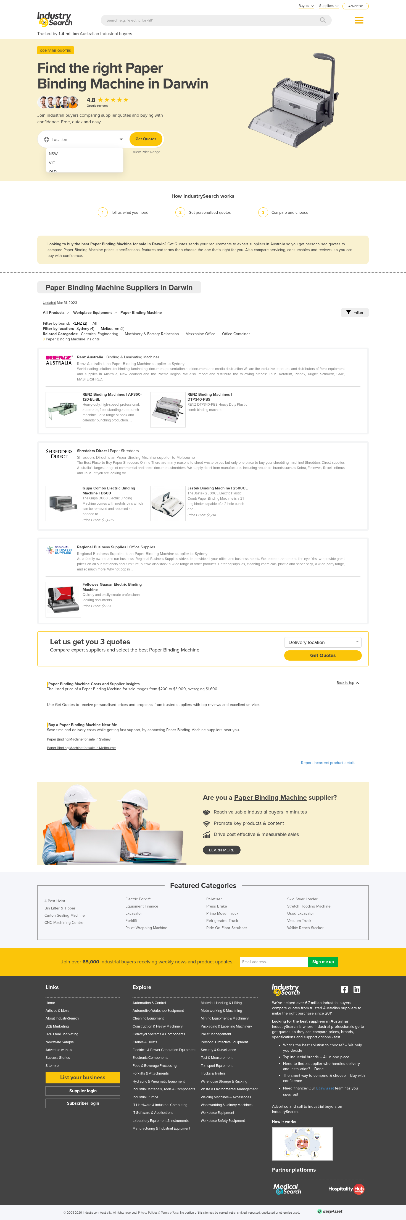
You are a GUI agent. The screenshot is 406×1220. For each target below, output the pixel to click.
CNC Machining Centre (63, 922)
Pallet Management (216, 1034)
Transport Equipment (217, 1065)
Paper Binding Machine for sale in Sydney (78, 739)
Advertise (355, 6)
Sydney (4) (85, 328)
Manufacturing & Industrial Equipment (161, 1128)
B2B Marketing (57, 1026)
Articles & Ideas (57, 1010)
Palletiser (214, 899)
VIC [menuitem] (52, 163)
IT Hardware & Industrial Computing (160, 1105)
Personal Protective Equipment (224, 1042)
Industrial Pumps (145, 1097)
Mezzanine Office (200, 334)
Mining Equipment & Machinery (225, 1018)
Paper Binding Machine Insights (73, 339)
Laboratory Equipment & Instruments (161, 1121)
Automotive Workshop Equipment (158, 1010)
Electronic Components (150, 1057)
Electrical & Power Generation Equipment (164, 1050)
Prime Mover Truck (222, 913)
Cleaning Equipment (148, 1018)
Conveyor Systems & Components (159, 1034)
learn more (221, 850)
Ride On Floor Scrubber (226, 928)
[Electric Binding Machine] (97, 579)
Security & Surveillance (218, 1050)
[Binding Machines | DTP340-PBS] (202, 389)
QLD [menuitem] (53, 172)
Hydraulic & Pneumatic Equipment (159, 1081)
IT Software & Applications (153, 1112)
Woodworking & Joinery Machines (226, 1105)
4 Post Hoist (54, 901)
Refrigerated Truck (222, 920)
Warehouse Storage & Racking (224, 1081)
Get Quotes (146, 139)
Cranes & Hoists (145, 1042)
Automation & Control (149, 1003)
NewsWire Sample (60, 1042)
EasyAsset (325, 1088)
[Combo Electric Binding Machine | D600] (98, 483)
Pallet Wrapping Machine (146, 928)
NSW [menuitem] (53, 154)
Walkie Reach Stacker (305, 928)
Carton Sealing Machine (64, 915)
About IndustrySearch (62, 1018)
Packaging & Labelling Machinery (226, 1026)
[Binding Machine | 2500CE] (202, 483)
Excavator (133, 913)
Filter (358, 312)
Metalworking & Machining (221, 1010)
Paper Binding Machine (141, 312)
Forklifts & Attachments (151, 1073)
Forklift (131, 920)
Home (50, 1003)
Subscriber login (83, 1103)
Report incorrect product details (328, 762)
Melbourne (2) (112, 328)
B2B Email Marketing (62, 1034)
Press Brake (216, 906)
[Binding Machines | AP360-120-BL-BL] (98, 389)
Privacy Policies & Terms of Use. (158, 1212)
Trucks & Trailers (213, 1073)
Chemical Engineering (99, 334)
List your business (83, 1077)
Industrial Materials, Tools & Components (164, 1089)
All (95, 323)
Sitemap (52, 1065)
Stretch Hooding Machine (309, 906)
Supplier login (83, 1091)
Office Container (236, 334)
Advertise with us (59, 1050)
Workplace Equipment (92, 312)
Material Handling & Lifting (221, 1003)
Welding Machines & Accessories (226, 1097)
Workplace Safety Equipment (223, 1121)
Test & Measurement (217, 1057)
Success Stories (58, 1057)
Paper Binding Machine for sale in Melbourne (81, 748)
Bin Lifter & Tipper (59, 908)
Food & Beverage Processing (154, 1065)
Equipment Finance (141, 906)
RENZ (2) (79, 323)
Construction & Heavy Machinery (158, 1026)
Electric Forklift (138, 899)
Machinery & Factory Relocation (152, 334)
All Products (54, 312)
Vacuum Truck (299, 920)
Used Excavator (300, 913)
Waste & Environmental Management (229, 1089)
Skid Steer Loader (302, 899)
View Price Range (146, 152)
